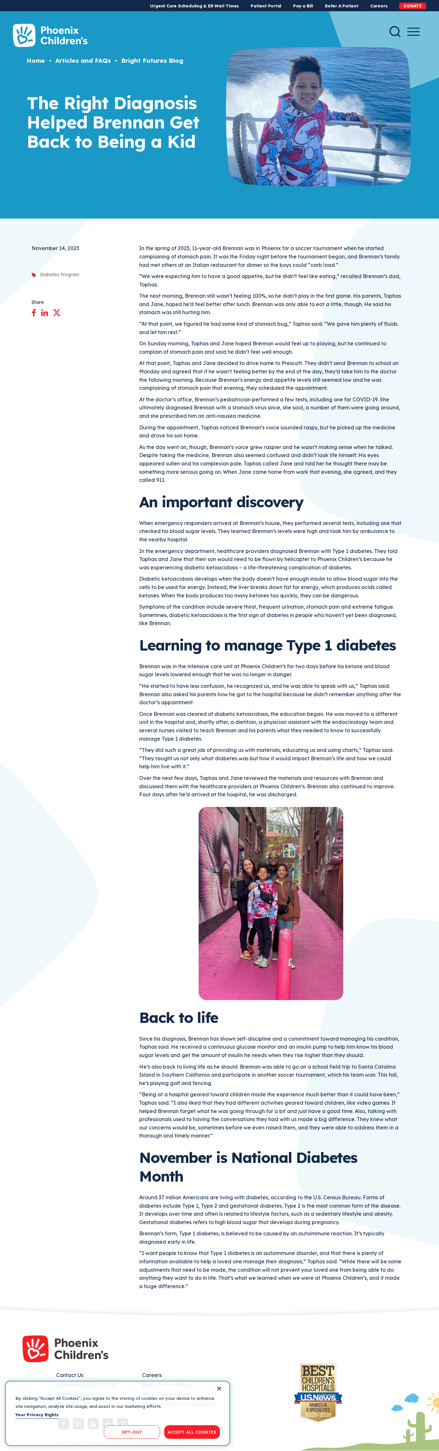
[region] (117, 1413)
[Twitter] (57, 312)
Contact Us (69, 1375)
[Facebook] (33, 312)
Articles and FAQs (83, 60)
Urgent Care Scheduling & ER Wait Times (194, 5)
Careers (378, 5)
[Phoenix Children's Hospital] (50, 35)
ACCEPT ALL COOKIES (192, 1431)
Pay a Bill (303, 5)
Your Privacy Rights (36, 1414)
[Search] (395, 31)
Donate (413, 5)
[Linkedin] (44, 312)
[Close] (219, 1388)
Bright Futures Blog (152, 60)
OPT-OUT (131, 1431)
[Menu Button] (413, 32)
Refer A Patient (341, 5)
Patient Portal (266, 5)
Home (36, 60)
